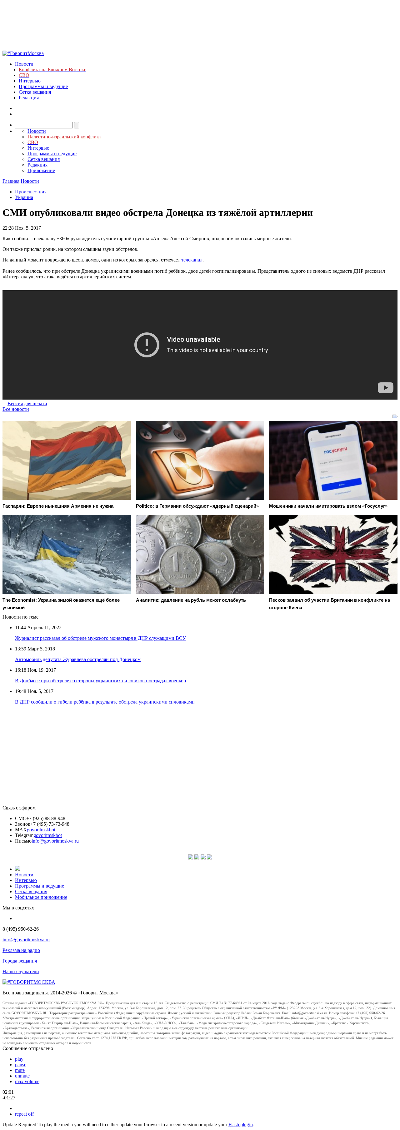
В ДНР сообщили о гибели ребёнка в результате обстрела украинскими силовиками (105, 701)
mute (20, 1070)
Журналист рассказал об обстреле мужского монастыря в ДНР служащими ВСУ (100, 638)
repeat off (24, 1114)
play (19, 1059)
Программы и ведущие (43, 86)
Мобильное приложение (41, 897)
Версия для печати (27, 403)
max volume (27, 1081)
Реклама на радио (21, 950)
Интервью (30, 80)
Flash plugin (240, 1124)
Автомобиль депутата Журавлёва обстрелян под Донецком (78, 659)
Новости (24, 64)
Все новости (15, 409)
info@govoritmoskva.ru (55, 841)
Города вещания (19, 960)
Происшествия (31, 191)
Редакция (29, 97)
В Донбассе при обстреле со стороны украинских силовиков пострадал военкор (100, 680)
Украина (24, 197)
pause (20, 1064)
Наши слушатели (20, 971)
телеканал (191, 259)
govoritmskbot (41, 829)
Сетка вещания (35, 92)
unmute (22, 1075)
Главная (10, 181)
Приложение (41, 170)
